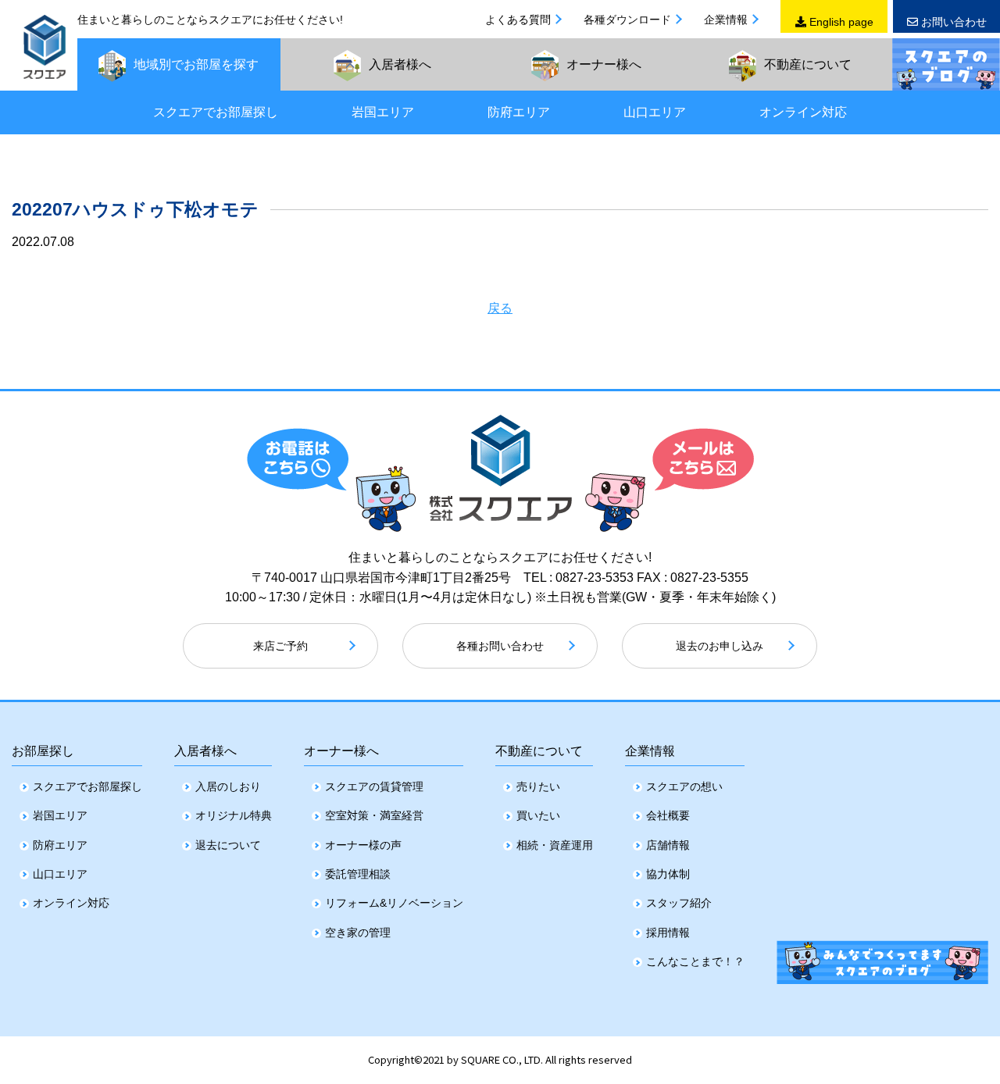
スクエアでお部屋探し (215, 112)
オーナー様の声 (363, 845)
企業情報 (726, 19)
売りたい (538, 786)
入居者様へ (205, 751)
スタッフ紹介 (679, 903)
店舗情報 (668, 845)
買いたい (538, 815)
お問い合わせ (952, 22)
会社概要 (668, 815)
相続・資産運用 (554, 845)
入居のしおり (228, 786)
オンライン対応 (803, 112)
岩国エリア (383, 112)
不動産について (539, 751)
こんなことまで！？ (695, 961)
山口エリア (654, 112)
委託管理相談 (358, 874)
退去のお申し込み (719, 646)
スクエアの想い (684, 786)
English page (839, 22)
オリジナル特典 (233, 815)
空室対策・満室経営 (374, 815)
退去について (228, 845)
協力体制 (668, 874)
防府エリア (519, 112)
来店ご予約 (280, 646)
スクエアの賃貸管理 (374, 786)
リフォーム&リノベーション (394, 903)
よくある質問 (518, 19)
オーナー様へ (341, 751)
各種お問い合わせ (500, 646)
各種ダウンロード (627, 19)
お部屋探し (43, 751)
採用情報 (668, 932)
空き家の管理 (358, 932)
